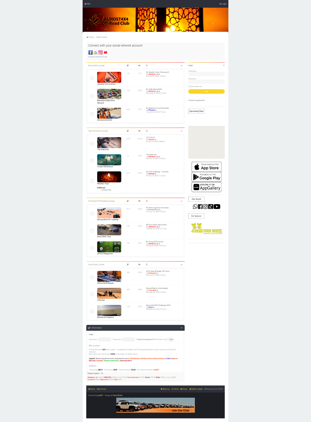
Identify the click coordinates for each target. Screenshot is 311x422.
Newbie (144, 358)
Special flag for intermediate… (157, 288)
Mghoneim (104, 379)
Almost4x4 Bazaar (105, 283)
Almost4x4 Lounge (96, 65)
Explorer (174, 358)
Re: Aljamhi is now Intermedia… (158, 108)
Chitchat (101, 300)
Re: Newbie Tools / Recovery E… (158, 72)
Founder (99, 361)
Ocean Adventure (105, 166)
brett (119, 377)
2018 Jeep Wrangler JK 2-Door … (158, 271)
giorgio (168, 377)
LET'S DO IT (150, 138)
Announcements (104, 120)
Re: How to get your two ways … (158, 208)
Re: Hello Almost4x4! (154, 89)
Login (91, 334)
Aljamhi (151, 139)
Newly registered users (105, 358)
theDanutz (152, 273)
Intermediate (152, 358)
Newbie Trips (103, 183)
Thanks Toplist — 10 (95, 373)
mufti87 (156, 370)
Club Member (135, 358)
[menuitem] (87, 3)
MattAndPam (153, 210)
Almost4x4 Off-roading (107, 219)
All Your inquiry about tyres (156, 225)
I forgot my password (144, 339)
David (147, 377)
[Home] (109, 20)
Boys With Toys (104, 236)
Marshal (92, 361)
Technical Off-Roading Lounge (101, 201)
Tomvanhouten (133, 377)
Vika (115, 379)
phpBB (100, 395)
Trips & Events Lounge (98, 131)
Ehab (158, 377)
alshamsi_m (153, 74)
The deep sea (151, 155)
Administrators (126, 361)
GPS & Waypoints (105, 253)
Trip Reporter (103, 149)
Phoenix (151, 110)
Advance (161, 358)
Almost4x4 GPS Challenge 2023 (158, 305)
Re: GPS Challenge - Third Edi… (157, 172)
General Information (106, 84)
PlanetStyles (118, 395)
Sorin (150, 307)
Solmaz (151, 174)
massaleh (152, 290)
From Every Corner (96, 264)
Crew (168, 358)
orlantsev (91, 379)
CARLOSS (107, 377)
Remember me (160, 339)
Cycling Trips (106, 190)
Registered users (122, 358)
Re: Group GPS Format (154, 242)
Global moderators (111, 361)
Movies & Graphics (105, 317)
